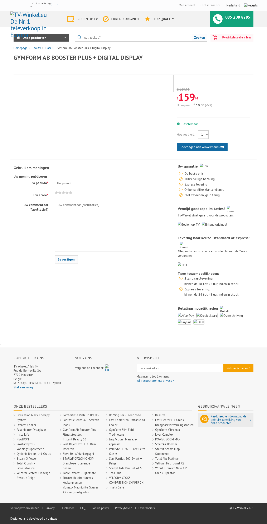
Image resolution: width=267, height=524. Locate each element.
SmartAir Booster (166, 444)
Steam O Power (27, 458)
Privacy (50, 508)
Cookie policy (100, 508)
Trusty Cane (116, 487)
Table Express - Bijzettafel (80, 473)
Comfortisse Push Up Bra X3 (81, 415)
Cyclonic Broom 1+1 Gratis (34, 454)
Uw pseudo (39, 183)
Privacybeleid (123, 508)
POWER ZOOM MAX (167, 439)
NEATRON (23, 439)
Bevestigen (66, 259)
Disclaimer (67, 508)
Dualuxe (160, 415)
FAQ (83, 508)
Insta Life (23, 434)
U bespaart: (185, 105)
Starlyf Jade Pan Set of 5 (125, 468)
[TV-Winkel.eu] (31, 19)
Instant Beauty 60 (74, 439)
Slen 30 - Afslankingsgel (78, 454)
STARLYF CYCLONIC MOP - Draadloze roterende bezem (79, 463)
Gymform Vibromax (167, 430)
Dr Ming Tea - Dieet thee (125, 415)
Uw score (40, 195)
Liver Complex (164, 434)
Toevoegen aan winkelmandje (200, 147)
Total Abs (115, 473)
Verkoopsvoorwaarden (24, 508)
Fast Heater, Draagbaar (31, 430)
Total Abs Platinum (167, 458)
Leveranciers (147, 508)
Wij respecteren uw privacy (155, 381)
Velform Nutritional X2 (169, 463)
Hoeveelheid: (186, 134)
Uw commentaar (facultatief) (36, 207)
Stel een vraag (23, 387)
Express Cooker (26, 425)
